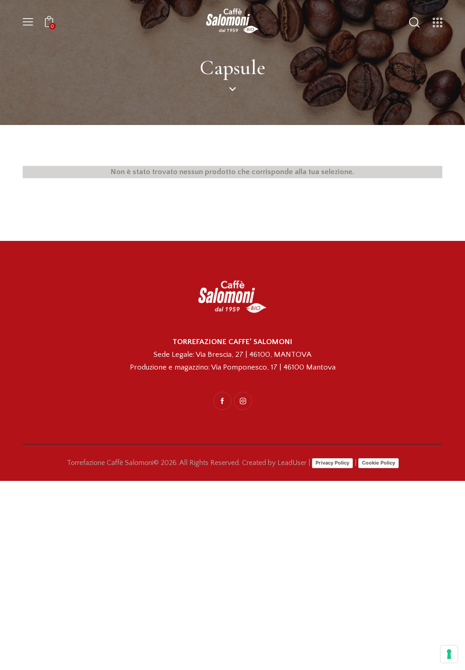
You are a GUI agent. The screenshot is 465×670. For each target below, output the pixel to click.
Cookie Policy (378, 463)
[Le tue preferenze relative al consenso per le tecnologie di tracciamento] (449, 654)
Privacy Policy (332, 463)
